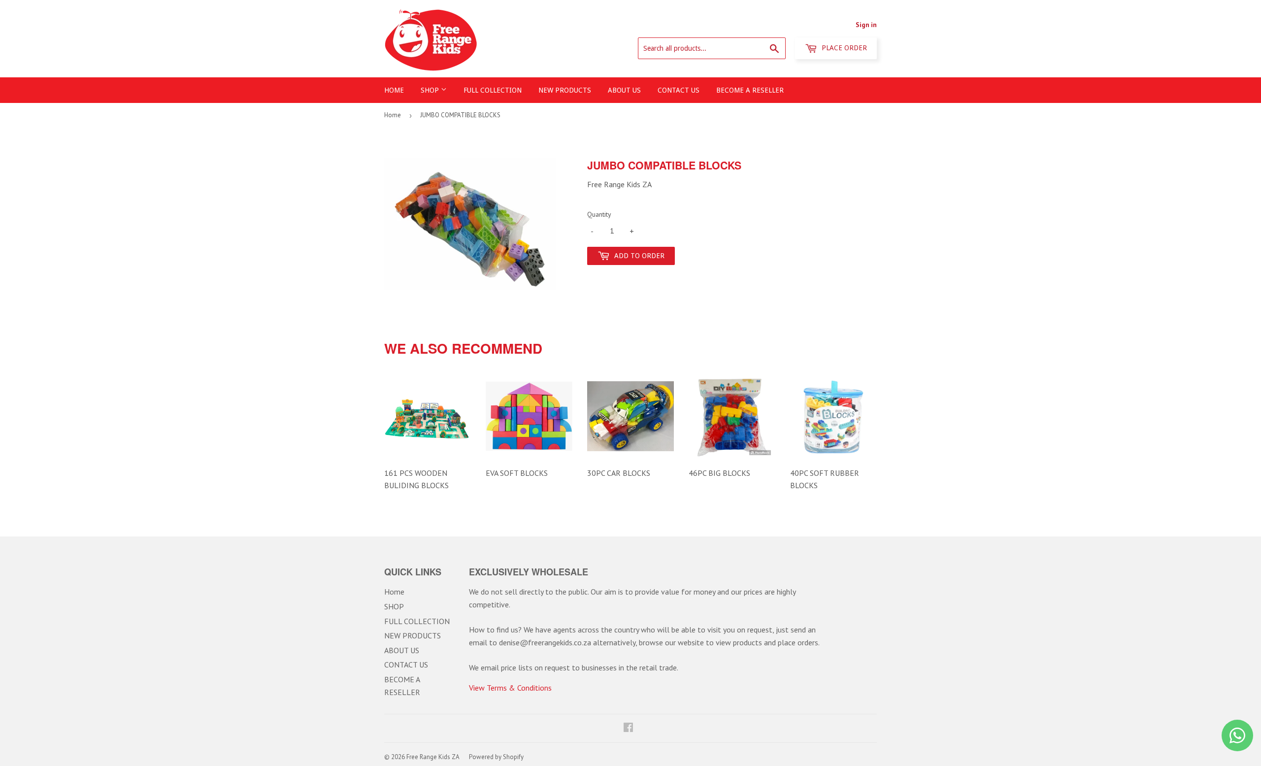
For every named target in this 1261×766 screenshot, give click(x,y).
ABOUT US (624, 90)
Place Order (843, 48)
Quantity (599, 214)
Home (394, 90)
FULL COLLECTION (493, 90)
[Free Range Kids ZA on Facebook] (628, 728)
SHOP (431, 90)
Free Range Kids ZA (433, 757)
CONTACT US (678, 90)
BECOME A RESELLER (750, 90)
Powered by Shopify (496, 757)
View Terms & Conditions (510, 688)
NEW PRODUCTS (564, 90)
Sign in (866, 24)
